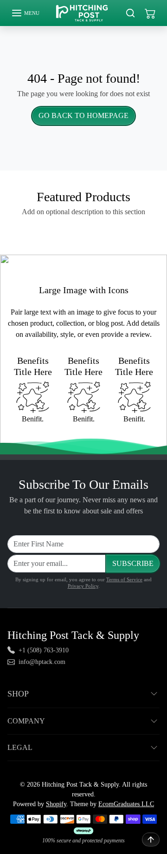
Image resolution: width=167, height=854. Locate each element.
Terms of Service (124, 579)
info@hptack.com (42, 661)
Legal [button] (19, 747)
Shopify (56, 804)
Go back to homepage (83, 115)
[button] (25, 13)
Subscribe (133, 563)
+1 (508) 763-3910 (44, 650)
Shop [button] (18, 693)
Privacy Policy (83, 586)
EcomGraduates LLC (126, 804)
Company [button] (26, 721)
